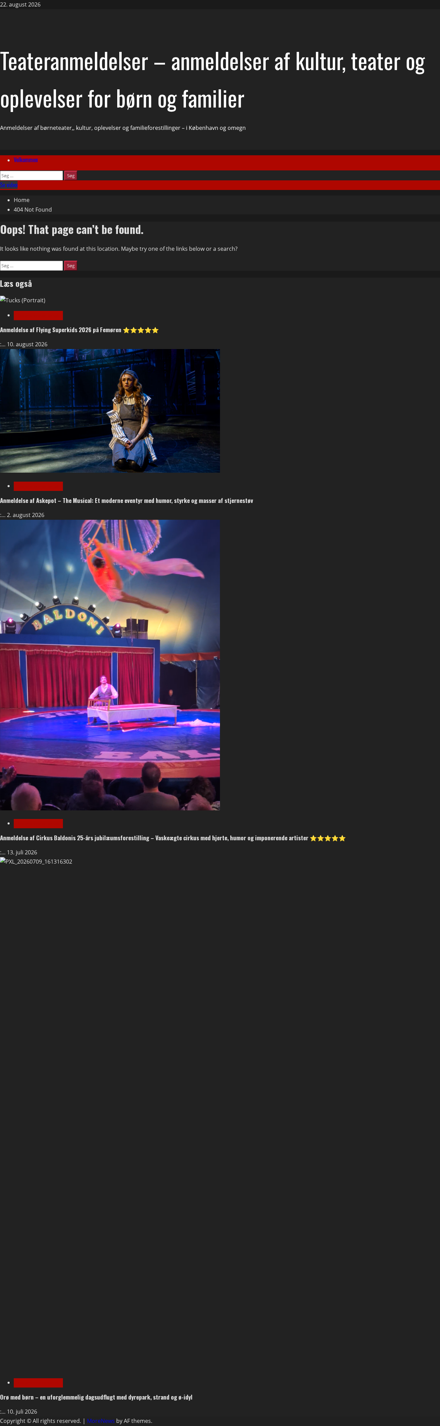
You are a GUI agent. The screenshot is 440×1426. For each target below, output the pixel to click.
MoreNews (101, 1421)
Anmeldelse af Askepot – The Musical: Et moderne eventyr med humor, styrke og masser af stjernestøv (126, 500)
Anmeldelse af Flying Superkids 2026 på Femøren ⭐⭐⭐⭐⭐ (79, 329)
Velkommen (26, 160)
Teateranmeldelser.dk (38, 315)
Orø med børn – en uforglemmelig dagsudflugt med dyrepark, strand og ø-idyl (96, 1397)
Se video (9, 185)
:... (3, 344)
